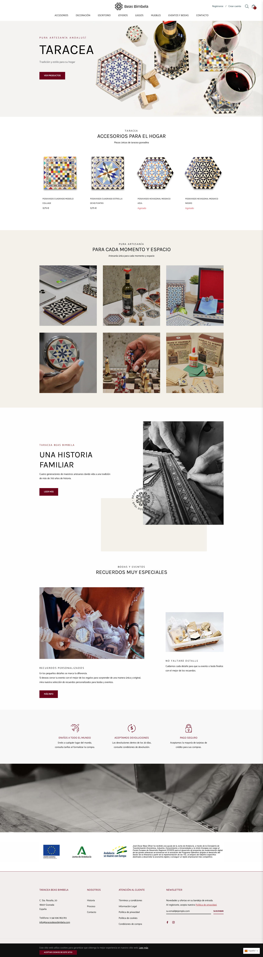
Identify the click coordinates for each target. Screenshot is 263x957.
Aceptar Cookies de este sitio (58, 952)
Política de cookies (128, 918)
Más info (48, 694)
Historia (91, 900)
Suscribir (218, 911)
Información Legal (128, 906)
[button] (251, 951)
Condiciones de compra (130, 924)
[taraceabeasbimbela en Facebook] (167, 922)
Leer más (49, 492)
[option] (74, 736)
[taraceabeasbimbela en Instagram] (173, 922)
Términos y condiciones (130, 900)
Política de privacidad (129, 912)
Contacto (91, 912)
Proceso (91, 906)
